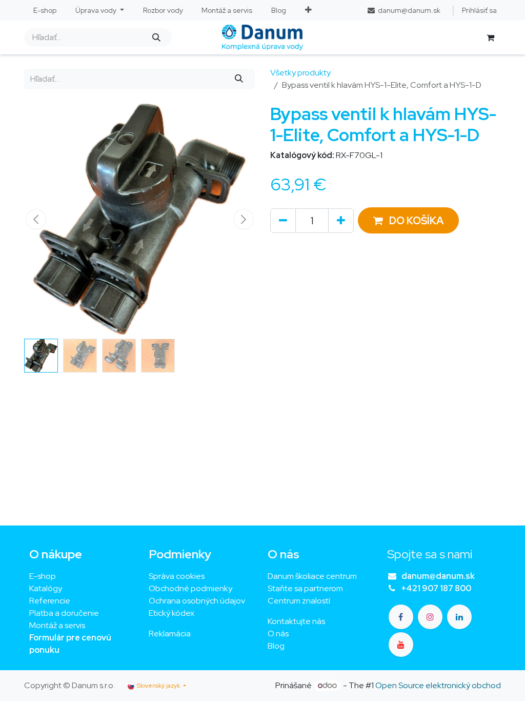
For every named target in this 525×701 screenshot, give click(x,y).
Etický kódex (172, 613)
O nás (278, 633)
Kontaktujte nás (296, 621)
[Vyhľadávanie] (156, 37)
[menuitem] (45, 10)
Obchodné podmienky (190, 588)
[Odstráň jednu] (283, 220)
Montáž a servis (57, 625)
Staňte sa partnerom (305, 588)
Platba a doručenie (64, 613)
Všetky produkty (300, 72)
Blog (276, 645)
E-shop (42, 576)
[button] (35, 219)
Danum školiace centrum (312, 576)
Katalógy (45, 588)
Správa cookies (177, 576)
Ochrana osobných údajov (197, 600)
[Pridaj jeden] (341, 220)
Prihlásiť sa (479, 10)
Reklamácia (170, 633)
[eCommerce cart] (490, 37)
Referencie (49, 600)
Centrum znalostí (299, 600)
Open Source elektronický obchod (438, 685)
